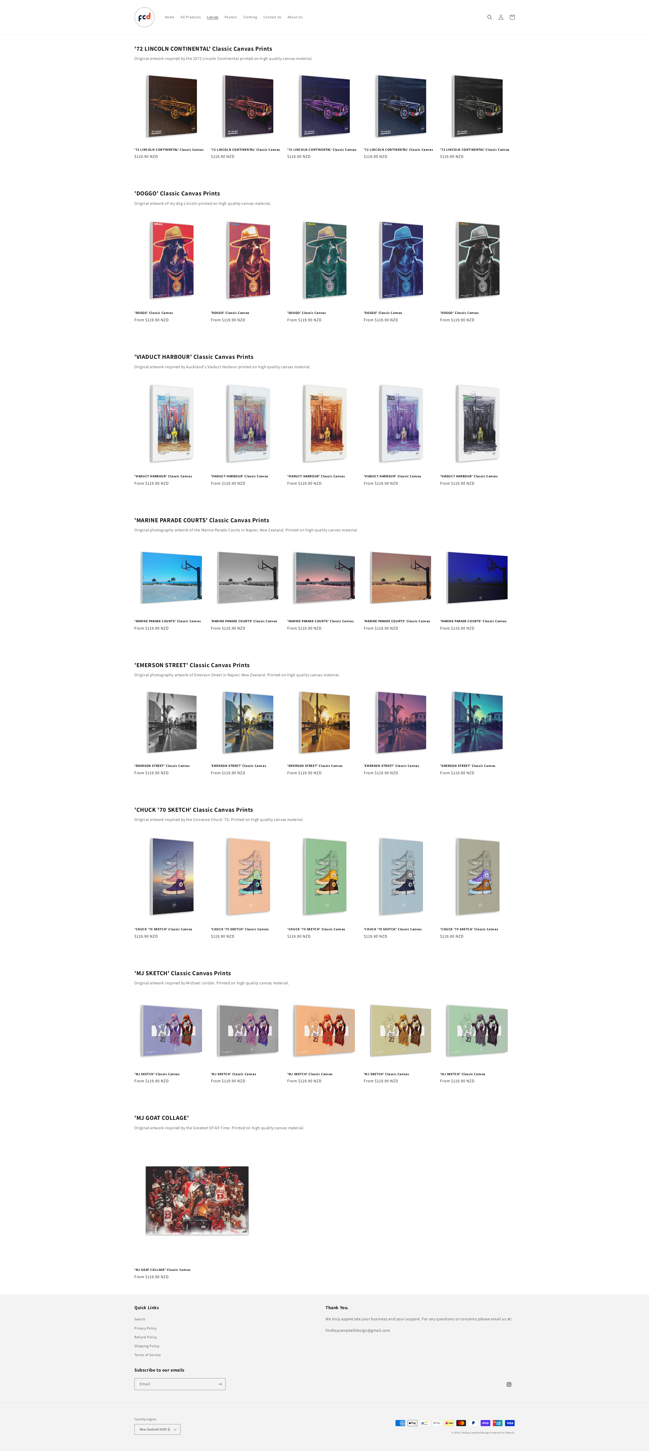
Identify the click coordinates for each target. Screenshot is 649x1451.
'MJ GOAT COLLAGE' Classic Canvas (162, 1270)
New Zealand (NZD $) (155, 1429)
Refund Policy (145, 1337)
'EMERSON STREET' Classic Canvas (162, 766)
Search (140, 1319)
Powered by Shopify (502, 1432)
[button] (489, 17)
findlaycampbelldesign (475, 1432)
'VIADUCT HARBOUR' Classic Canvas (163, 476)
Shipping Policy (146, 1346)
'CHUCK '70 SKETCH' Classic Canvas (163, 929)
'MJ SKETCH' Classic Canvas (157, 1074)
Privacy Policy (145, 1328)
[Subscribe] (219, 1384)
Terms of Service (147, 1355)
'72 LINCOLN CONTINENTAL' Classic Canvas (169, 150)
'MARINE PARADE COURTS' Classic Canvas (167, 621)
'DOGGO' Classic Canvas (153, 313)
